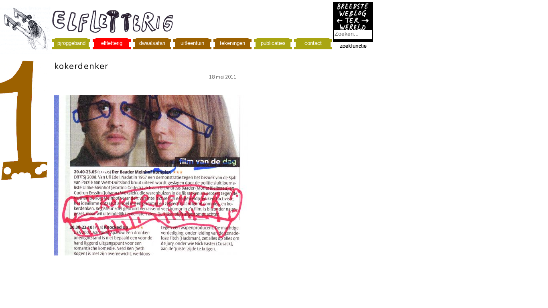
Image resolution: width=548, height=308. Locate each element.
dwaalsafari (152, 43)
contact (313, 43)
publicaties (273, 43)
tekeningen (232, 43)
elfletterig (111, 43)
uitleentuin (192, 43)
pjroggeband (71, 43)
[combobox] (353, 33)
